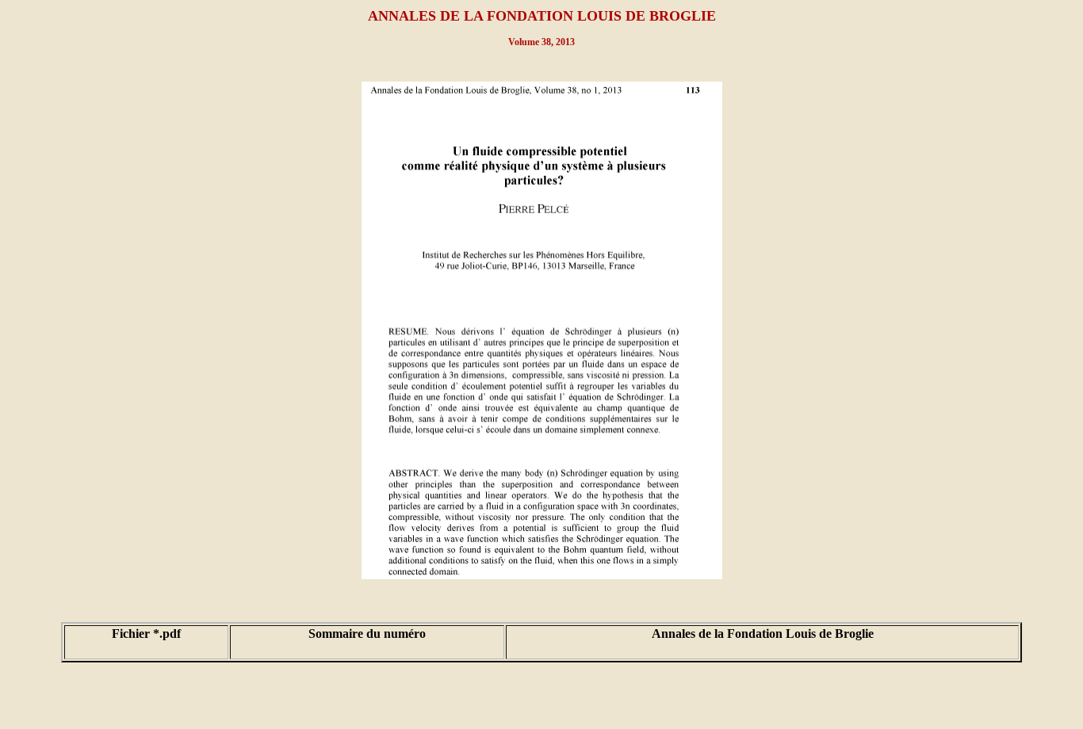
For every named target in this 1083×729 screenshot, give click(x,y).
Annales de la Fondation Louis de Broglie (763, 633)
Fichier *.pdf (146, 633)
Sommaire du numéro (367, 633)
